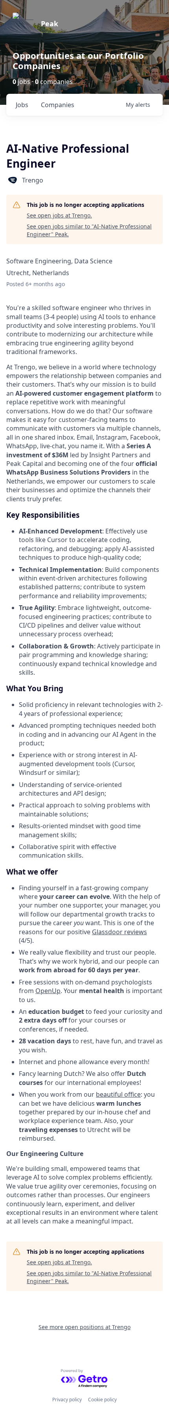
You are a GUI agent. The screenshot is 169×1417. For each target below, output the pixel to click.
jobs (22, 104)
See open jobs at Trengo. (59, 215)
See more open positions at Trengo (84, 1327)
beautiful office (118, 1094)
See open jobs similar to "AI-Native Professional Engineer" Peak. (89, 230)
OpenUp (48, 990)
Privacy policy (67, 1399)
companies (57, 104)
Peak (49, 23)
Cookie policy (102, 1399)
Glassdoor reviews (119, 932)
